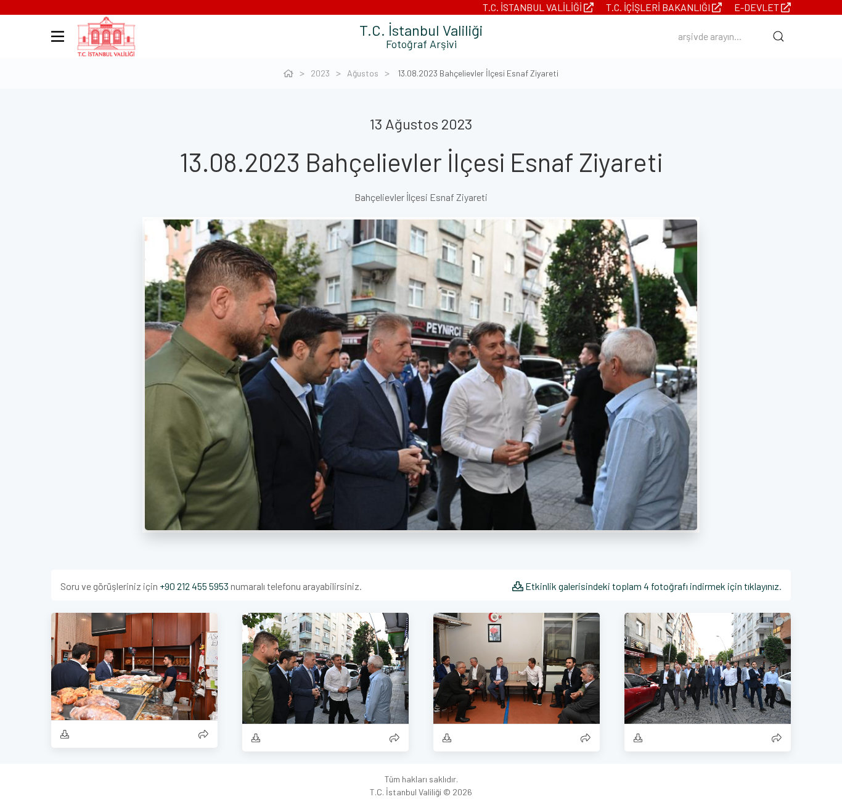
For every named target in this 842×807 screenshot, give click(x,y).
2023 (320, 73)
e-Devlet (757, 7)
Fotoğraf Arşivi (421, 44)
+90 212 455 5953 (194, 586)
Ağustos (362, 73)
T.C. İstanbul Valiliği (533, 7)
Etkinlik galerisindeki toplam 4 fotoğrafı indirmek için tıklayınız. (652, 586)
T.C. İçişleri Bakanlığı (659, 7)
